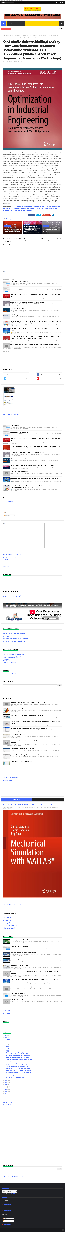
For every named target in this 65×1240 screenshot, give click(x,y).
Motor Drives (6, 659)
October (8, 1043)
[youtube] (61, 2)
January (8, 1050)
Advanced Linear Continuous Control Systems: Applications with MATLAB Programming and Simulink (25, 595)
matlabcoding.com (8, 1204)
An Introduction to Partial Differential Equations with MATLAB (50, 229)
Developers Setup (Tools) (9, 412)
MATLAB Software (7, 1102)
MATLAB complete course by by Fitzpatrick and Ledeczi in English (18, 631)
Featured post (17, 799)
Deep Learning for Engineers (9, 928)
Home (4, 35)
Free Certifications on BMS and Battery (12, 414)
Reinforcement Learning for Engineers (11, 925)
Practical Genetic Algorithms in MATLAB (12, 906)
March (7, 1046)
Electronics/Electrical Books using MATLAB (12, 777)
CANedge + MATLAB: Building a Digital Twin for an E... (18, 1066)
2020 (6, 1087)
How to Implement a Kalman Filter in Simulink (23, 940)
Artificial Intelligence (7, 920)
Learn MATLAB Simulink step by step (11, 636)
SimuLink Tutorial (7, 635)
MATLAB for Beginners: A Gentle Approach (16, 1075)
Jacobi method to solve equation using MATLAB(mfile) (25, 755)
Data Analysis (6, 923)
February (8, 1048)
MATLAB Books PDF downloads (10, 779)
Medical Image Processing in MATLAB (20, 315)
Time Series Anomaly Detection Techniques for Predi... (18, 1064)
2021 (6, 1086)
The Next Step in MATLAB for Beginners (15, 1077)
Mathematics (46, 225)
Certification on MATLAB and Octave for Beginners (14, 596)
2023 (6, 1082)
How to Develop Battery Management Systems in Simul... (15, 656)
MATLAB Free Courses (8, 501)
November (8, 1041)
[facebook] (56, 2)
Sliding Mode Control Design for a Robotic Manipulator (18, 1068)
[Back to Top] (63, 1230)
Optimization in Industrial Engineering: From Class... (17, 1052)
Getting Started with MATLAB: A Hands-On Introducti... (18, 1074)
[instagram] (63, 2)
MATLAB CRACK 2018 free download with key (22, 709)
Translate (12, 1193)
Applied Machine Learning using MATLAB (12, 927)
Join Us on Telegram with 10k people (11, 1101)
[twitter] (58, 2)
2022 (6, 1084)
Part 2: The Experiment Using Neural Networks (23, 952)
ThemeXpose (9, 1229)
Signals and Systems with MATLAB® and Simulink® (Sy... (19, 1072)
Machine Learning (7, 917)
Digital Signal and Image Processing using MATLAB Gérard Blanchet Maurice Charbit (30, 229)
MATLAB (14, 219)
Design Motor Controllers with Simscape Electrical (14, 654)
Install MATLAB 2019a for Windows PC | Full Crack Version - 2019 (27, 702)
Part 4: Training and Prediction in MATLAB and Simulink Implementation (30, 959)
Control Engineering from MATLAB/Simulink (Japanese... (19, 1070)
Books (4, 775)
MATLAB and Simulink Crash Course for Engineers (14, 1176)
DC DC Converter (7, 660)
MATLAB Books (10, 35)
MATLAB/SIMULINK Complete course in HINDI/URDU (15, 638)
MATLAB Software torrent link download (21, 761)
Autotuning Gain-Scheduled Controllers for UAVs (17, 1061)
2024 (6, 1080)
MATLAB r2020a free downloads (19, 471)
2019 (6, 1089)
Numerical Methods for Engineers (19, 965)
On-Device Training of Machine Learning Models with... (18, 1057)
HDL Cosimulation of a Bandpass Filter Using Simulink (18, 1055)
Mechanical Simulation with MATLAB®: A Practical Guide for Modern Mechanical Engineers (12, 229)
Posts (6, 512)
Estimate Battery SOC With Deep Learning (12, 554)
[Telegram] (54, 2)
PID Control (5, 559)
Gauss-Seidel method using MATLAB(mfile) (22, 748)
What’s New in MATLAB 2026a (18, 308)
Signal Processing (7, 1011)
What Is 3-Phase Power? (8, 556)
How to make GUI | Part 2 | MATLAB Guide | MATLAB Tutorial (26, 715)
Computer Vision (7, 918)
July (7, 1044)
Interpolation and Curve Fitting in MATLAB (12, 904)
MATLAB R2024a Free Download (19, 281)
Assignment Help (7, 566)
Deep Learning (6, 922)
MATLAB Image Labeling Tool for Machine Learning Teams (19, 1063)
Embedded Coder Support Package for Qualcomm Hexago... (19, 1059)
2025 (6, 1037)
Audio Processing (7, 1010)
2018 (6, 1091)
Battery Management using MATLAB (11, 657)
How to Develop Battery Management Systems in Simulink (16, 640)
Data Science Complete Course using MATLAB (14, 641)
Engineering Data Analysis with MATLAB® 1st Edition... (18, 1053)
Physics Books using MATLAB (9, 780)
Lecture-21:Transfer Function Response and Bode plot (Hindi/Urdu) (28, 728)
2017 (6, 1093)
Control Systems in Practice (9, 662)
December (8, 1039)
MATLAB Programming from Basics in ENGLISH (14, 633)
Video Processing (7, 1013)
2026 (6, 1035)
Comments (7, 515)
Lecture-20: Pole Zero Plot (17, 734)
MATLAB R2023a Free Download (19, 288)
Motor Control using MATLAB (9, 557)
